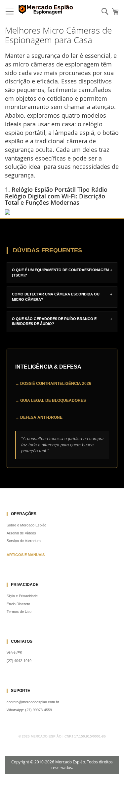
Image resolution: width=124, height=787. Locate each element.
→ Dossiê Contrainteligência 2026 (53, 383)
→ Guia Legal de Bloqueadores (50, 400)
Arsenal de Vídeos (21, 533)
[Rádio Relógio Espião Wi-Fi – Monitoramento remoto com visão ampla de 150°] (62, 212)
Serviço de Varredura (24, 541)
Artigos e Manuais (26, 555)
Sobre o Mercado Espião (26, 525)
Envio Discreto (18, 604)
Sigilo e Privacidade (22, 596)
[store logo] (46, 10)
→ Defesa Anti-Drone (38, 417)
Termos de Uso (19, 612)
